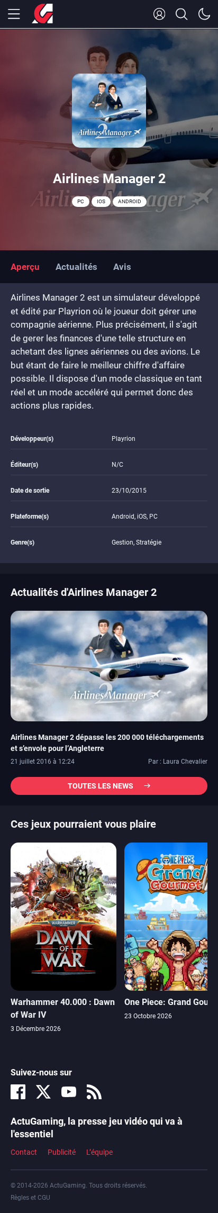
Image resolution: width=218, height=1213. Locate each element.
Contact (24, 1152)
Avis (122, 266)
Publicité (62, 1152)
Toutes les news (100, 786)
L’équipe (99, 1152)
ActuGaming (42, 14)
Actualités (76, 266)
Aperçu (25, 266)
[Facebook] (18, 1091)
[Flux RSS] (94, 1091)
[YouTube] (68, 1091)
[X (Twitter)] (43, 1091)
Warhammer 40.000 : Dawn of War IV (63, 1008)
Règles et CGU (30, 1197)
